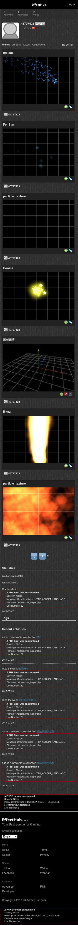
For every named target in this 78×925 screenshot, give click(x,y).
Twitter (6, 868)
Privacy (44, 855)
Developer (8, 891)
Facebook (8, 873)
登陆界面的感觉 (45, 731)
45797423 (27, 23)
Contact (6, 855)
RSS (43, 886)
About (5, 850)
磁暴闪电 (23, 668)
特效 (39, 637)
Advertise (8, 886)
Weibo (44, 868)
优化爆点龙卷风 (27, 700)
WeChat (45, 873)
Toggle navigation (5, 4)
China (28, 28)
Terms (44, 850)
